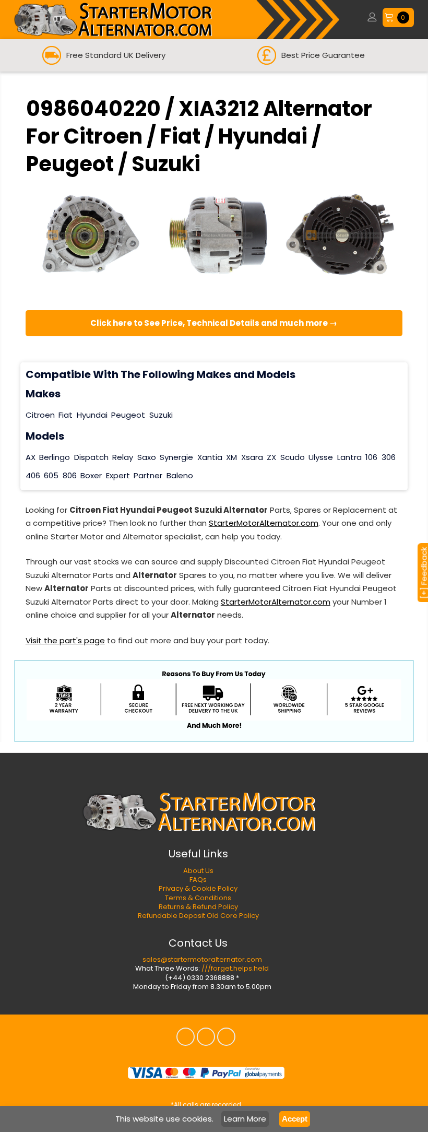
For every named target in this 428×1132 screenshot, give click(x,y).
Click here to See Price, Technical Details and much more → (213, 322)
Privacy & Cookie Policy (198, 888)
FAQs (198, 880)
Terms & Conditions (198, 898)
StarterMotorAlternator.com (263, 522)
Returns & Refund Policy (198, 907)
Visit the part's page (65, 640)
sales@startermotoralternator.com (202, 959)
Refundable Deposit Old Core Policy (198, 916)
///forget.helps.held (235, 968)
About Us (198, 871)
